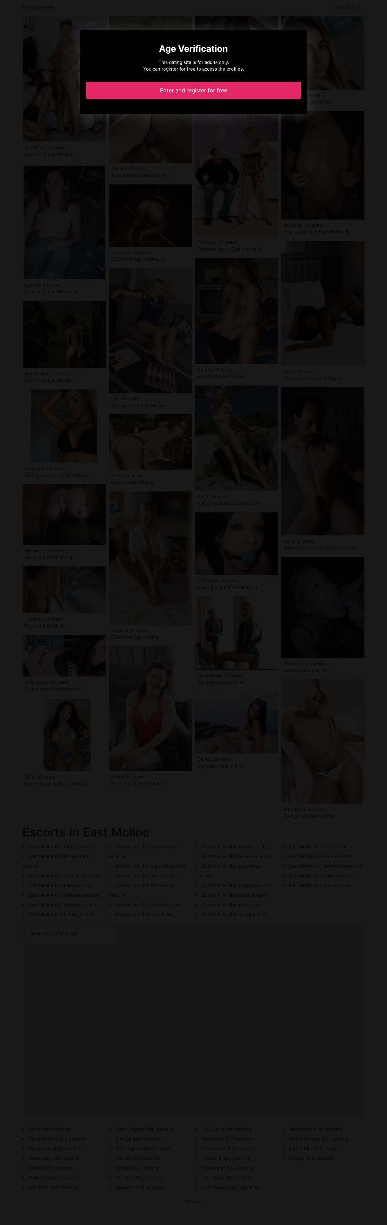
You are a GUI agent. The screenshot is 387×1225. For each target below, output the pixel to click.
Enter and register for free (193, 90)
